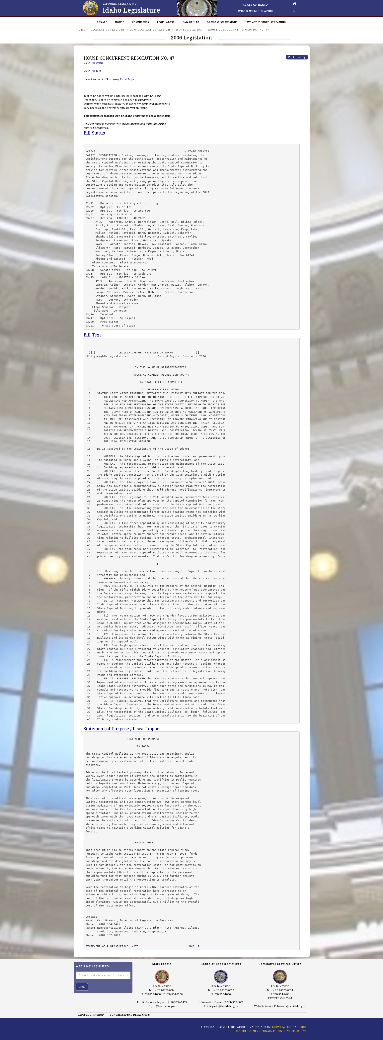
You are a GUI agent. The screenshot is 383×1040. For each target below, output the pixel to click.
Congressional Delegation (130, 1014)
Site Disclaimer (247, 1030)
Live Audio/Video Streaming (266, 22)
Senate (102, 22)
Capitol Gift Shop (91, 1014)
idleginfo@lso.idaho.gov (222, 1006)
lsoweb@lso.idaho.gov (291, 1006)
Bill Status (97, 63)
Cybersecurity (296, 1030)
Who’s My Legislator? (255, 11)
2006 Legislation (189, 29)
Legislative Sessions (222, 22)
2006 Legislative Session (150, 29)
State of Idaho (255, 4)
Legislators (166, 22)
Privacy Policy (272, 1030)
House (119, 22)
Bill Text (96, 71)
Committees (140, 22)
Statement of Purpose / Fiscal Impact (114, 79)
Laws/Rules (191, 22)
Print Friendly (297, 57)
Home (81, 29)
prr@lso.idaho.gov (163, 1006)
